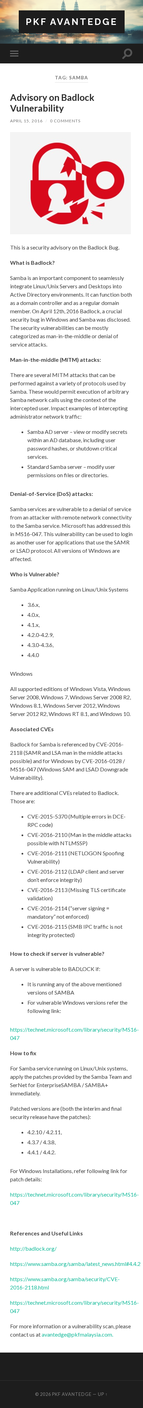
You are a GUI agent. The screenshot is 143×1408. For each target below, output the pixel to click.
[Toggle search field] (127, 53)
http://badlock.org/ (33, 1248)
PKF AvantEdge (72, 21)
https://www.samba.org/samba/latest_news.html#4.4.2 (75, 1263)
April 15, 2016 (26, 120)
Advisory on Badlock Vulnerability (52, 103)
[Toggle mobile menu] (15, 53)
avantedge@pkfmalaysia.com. (77, 1334)
